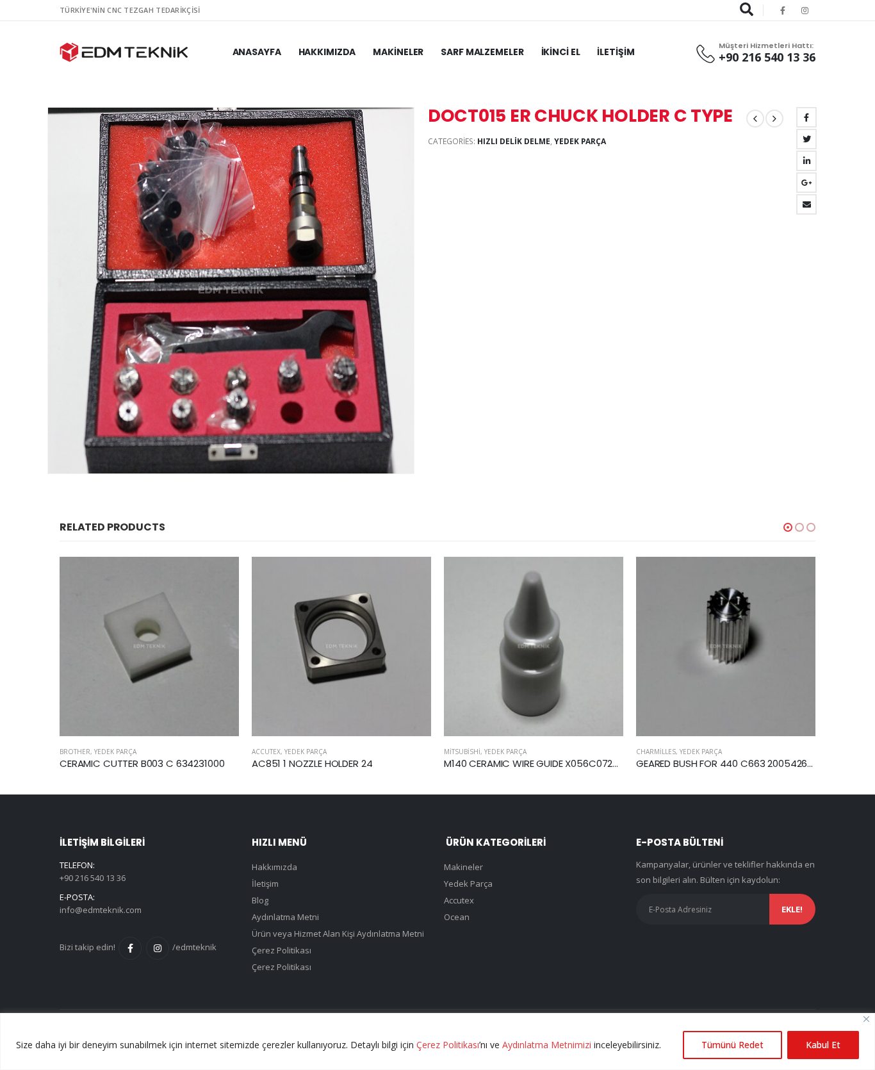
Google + (806, 182)
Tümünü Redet (732, 1045)
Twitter (806, 139)
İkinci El (560, 51)
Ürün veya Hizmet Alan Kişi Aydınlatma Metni (338, 933)
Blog (260, 900)
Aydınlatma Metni (285, 917)
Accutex (266, 751)
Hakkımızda (327, 51)
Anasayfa (257, 51)
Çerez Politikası (447, 1045)
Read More (217, 577)
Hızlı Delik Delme (513, 141)
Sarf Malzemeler (482, 51)
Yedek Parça (580, 141)
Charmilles (656, 751)
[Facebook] (782, 10)
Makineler (398, 51)
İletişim (615, 51)
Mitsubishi (462, 751)
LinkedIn (806, 161)
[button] (788, 527)
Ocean (457, 917)
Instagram (157, 948)
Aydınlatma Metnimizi (546, 1045)
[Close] (866, 1019)
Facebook (806, 117)
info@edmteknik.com (101, 910)
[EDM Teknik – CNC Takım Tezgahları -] (124, 52)
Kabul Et (823, 1045)
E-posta (806, 204)
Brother (75, 751)
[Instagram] (805, 10)
